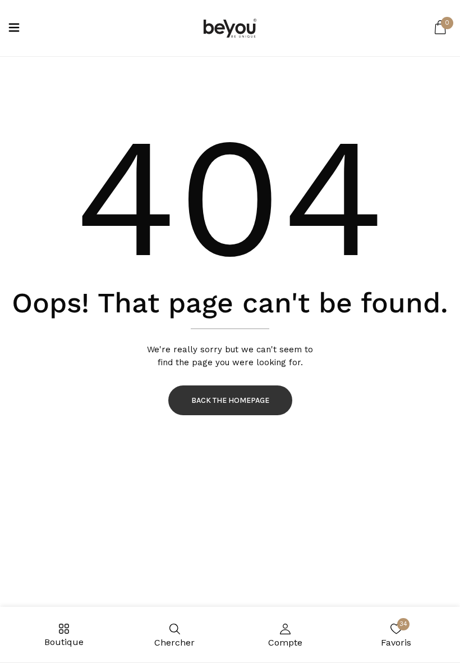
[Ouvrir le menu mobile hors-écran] (14, 28)
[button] (440, 28)
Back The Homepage (230, 400)
